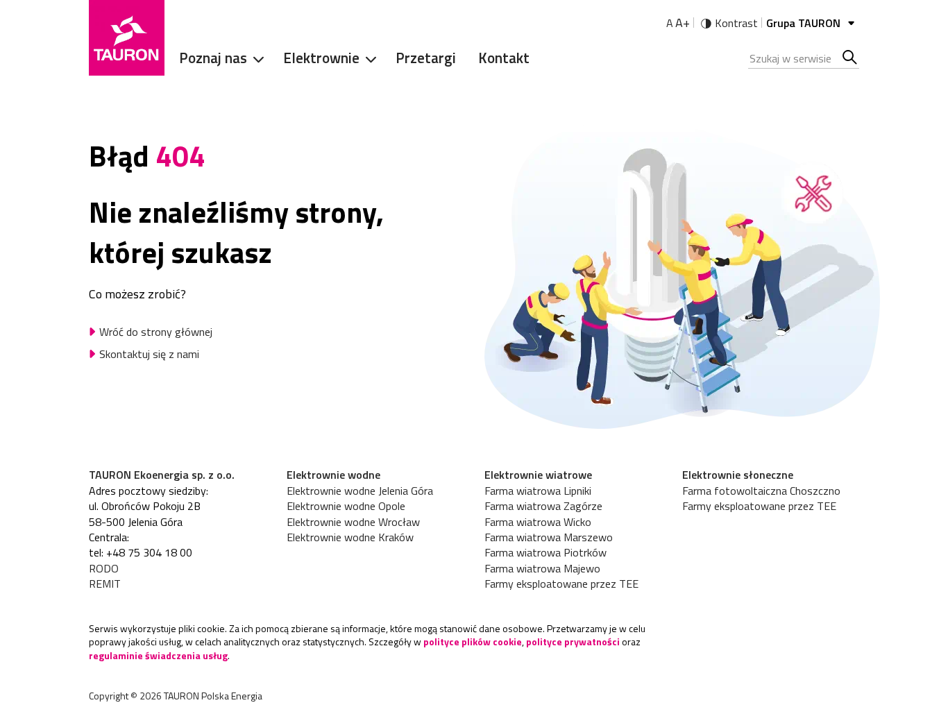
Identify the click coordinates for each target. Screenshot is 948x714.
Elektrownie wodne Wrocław (353, 521)
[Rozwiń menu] (254, 58)
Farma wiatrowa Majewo (542, 568)
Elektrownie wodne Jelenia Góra (360, 490)
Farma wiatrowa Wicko (537, 521)
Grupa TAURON (804, 23)
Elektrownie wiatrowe (538, 474)
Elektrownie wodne (333, 474)
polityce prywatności (573, 641)
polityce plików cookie (472, 641)
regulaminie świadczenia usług (158, 655)
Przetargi (426, 57)
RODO (104, 568)
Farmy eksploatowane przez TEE (561, 583)
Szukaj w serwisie (850, 58)
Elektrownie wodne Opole (346, 505)
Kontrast (736, 23)
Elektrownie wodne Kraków (350, 537)
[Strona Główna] (126, 38)
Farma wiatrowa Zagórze (543, 505)
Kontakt (504, 57)
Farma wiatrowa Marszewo (548, 537)
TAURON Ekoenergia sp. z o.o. (162, 474)
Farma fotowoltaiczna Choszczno (761, 490)
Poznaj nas (213, 57)
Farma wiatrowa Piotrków (545, 552)
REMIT (105, 583)
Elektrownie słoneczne (737, 474)
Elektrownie (321, 57)
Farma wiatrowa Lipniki (537, 490)
